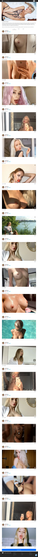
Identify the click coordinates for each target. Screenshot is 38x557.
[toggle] (36, 555)
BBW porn (30, 552)
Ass (21, 552)
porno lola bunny (4, 526)
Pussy (22, 554)
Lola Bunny (6, 30)
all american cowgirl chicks (5, 33)
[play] (19, 433)
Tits (13, 555)
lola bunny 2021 (4, 163)
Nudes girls (14, 554)
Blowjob (14, 553)
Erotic (22, 553)
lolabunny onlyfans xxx (5, 111)
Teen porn (30, 554)
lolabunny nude (4, 137)
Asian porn (14, 552)
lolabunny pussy (4, 500)
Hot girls (30, 553)
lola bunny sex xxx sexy (5, 189)
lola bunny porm (4, 215)
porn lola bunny (4, 85)
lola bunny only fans (4, 59)
